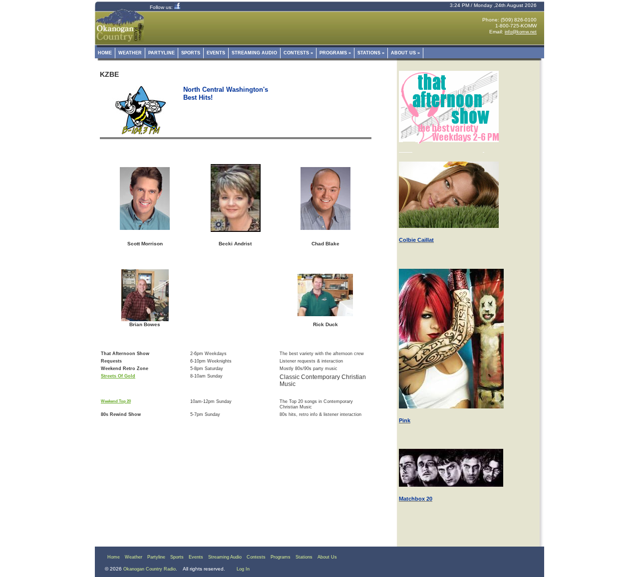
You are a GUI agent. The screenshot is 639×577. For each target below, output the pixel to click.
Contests (298, 52)
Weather (130, 52)
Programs (335, 52)
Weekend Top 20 (116, 401)
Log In (243, 569)
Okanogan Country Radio (149, 569)
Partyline (161, 52)
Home (105, 52)
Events (216, 52)
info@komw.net (521, 31)
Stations (370, 52)
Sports (190, 52)
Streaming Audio (254, 52)
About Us (405, 52)
